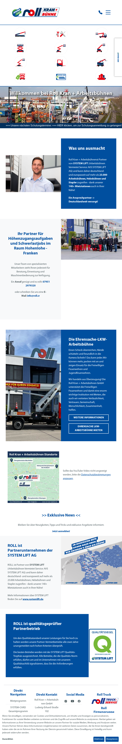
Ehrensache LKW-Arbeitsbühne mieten (88, 428)
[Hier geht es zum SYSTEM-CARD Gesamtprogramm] (118, 57)
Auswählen (7, 739)
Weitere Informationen (89, 417)
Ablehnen (98, 739)
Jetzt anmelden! (61, 531)
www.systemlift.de (33, 599)
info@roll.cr (33, 296)
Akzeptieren (112, 739)
